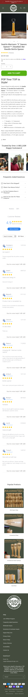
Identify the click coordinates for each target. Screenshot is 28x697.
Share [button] (4, 139)
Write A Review (14, 229)
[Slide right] (17, 41)
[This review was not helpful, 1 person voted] (23, 313)
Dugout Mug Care (7, 632)
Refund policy (12, 691)
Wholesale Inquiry (7, 625)
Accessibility (6, 646)
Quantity (3, 63)
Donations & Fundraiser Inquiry (11, 629)
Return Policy (6, 639)
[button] (3, 8)
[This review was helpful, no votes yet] (21, 264)
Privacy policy (20, 691)
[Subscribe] (23, 677)
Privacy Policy (6, 636)
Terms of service (9, 693)
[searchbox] (8, 236)
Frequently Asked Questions (10, 622)
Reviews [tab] (11, 209)
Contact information (19, 693)
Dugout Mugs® (11, 689)
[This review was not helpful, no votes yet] (23, 264)
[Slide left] (10, 41)
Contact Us (6, 650)
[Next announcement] (25, 2)
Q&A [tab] (17, 209)
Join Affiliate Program (9, 618)
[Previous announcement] (3, 2)
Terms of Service (7, 643)
